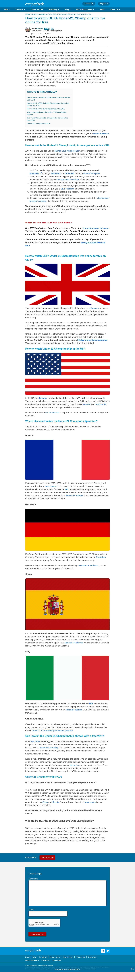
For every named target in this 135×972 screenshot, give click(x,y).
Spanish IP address (74, 643)
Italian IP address (74, 710)
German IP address (88, 565)
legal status (90, 802)
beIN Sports (50, 486)
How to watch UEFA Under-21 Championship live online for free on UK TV (48, 104)
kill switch (74, 765)
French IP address (74, 495)
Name (31, 909)
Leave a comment (47, 857)
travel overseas (101, 134)
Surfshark (56, 173)
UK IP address (67, 189)
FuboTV (86, 404)
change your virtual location (67, 151)
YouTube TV (100, 404)
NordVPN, (34, 173)
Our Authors (43, 957)
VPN (6, 10)
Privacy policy (55, 957)
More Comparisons (84, 10)
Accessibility (57, 960)
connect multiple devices (67, 179)
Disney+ (43, 398)
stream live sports (91, 173)
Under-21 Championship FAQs (38, 124)
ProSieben (101, 557)
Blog (67, 10)
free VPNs (35, 741)
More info (76, 969)
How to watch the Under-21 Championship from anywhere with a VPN (48, 99)
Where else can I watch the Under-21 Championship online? (46, 113)
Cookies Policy (68, 957)
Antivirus (19, 10)
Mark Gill (39, 28)
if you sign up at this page (96, 228)
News (102, 10)
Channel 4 (94, 308)
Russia (56, 802)
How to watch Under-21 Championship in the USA (46, 109)
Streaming (53, 10)
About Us (114, 10)
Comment (33, 879)
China (45, 802)
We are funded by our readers (35, 14)
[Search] (92, 4)
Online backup (37, 10)
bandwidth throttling (49, 747)
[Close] (132, 969)
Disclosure (92, 957)
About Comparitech (32, 960)
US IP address (52, 412)
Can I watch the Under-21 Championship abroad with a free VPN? (47, 119)
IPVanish (69, 173)
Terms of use (80, 957)
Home (27, 957)
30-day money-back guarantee (92, 340)
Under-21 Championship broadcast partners (52, 730)
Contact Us (45, 960)
